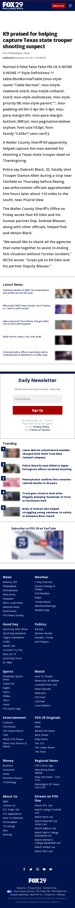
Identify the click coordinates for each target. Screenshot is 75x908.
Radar (38, 597)
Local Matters (42, 705)
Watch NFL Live (43, 805)
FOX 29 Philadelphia (12, 53)
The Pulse (40, 751)
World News (10, 611)
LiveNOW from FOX (46, 684)
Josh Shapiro (42, 641)
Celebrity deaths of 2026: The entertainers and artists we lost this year (26, 291)
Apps (5, 801)
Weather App (42, 610)
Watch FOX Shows (13, 739)
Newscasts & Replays (47, 680)
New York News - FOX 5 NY (47, 778)
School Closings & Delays (45, 587)
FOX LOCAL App (44, 765)
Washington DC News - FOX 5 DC (48, 786)
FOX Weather (42, 593)
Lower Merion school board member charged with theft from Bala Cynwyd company (46, 453)
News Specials (43, 688)
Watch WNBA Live (45, 847)
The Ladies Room (45, 747)
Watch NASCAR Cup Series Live (46, 822)
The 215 (39, 743)
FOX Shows (9, 726)
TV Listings (9, 826)
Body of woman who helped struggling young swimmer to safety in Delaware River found (47, 512)
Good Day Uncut (12, 658)
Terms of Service (40, 429)
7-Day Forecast (43, 582)
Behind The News (45, 730)
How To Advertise (13, 818)
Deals (6, 773)
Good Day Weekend (14, 633)
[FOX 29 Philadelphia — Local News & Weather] (13, 5)
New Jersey (9, 594)
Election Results (43, 633)
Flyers (6, 692)
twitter (31, 869)
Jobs (5, 830)
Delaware (8, 598)
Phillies (6, 696)
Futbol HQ (8, 683)
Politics (40, 624)
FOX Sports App (12, 708)
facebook (24, 869)
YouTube (40, 701)
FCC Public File (11, 809)
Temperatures (43, 601)
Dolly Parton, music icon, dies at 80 (22, 336)
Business (8, 765)
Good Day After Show (15, 629)
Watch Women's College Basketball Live (48, 841)
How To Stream (44, 676)
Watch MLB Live (44, 816)
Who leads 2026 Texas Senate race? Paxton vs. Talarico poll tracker (26, 307)
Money (8, 760)
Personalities (10, 822)
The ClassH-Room (13, 730)
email (51, 869)
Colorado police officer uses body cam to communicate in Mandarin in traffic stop (25, 353)
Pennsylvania (10, 590)
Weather (41, 577)
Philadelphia (9, 586)
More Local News (13, 602)
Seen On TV (9, 654)
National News (11, 607)
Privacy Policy (41, 426)
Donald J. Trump (44, 637)
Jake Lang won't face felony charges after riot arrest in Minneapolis (26, 322)
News (27, 53)
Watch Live (58, 6)
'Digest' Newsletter (13, 637)
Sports (8, 671)
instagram (37, 869)
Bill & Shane (41, 735)
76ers (6, 700)
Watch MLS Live (44, 851)
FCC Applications (12, 813)
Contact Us (9, 805)
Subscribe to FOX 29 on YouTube (33, 528)
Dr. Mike (7, 662)
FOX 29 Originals (47, 717)
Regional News (46, 760)
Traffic (6, 641)
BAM (37, 726)
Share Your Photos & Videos (15, 745)
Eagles (6, 687)
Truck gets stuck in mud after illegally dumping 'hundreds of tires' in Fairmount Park (46, 497)
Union (6, 704)
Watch (40, 671)
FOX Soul (40, 697)
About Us (10, 796)
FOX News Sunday (13, 615)
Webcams (40, 693)
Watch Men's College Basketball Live (46, 834)
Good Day (10, 624)
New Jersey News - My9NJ (45, 771)
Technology (9, 782)
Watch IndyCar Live (45, 828)
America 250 (10, 582)
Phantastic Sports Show (13, 678)
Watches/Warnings (45, 606)
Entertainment (14, 717)
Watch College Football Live (48, 811)
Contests (8, 722)
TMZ (5, 735)
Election (39, 629)
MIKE (38, 722)
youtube (44, 869)
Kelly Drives (41, 739)
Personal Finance (12, 778)
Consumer (8, 769)
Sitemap (7, 834)
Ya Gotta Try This (12, 650)
